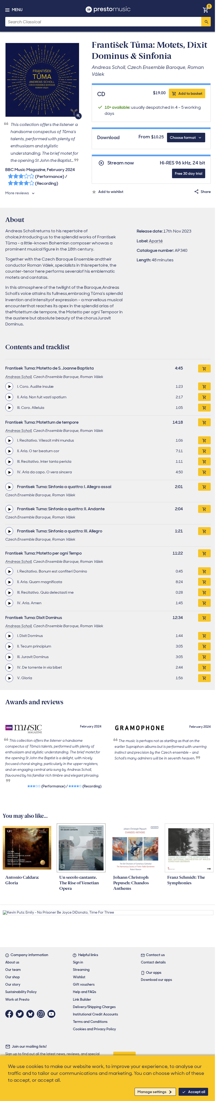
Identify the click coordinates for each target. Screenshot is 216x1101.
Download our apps (156, 979)
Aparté (156, 241)
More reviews (17, 193)
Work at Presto (17, 999)
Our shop (12, 977)
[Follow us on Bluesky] (31, 1014)
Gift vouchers (84, 984)
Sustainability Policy (21, 992)
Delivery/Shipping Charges (94, 1007)
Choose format (183, 137)
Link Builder (82, 999)
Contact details (153, 962)
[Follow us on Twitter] (21, 1014)
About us (12, 962)
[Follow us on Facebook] (10, 1014)
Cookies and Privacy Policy (94, 1029)
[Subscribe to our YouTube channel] (52, 1014)
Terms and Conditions (90, 1021)
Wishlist (79, 977)
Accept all (196, 1091)
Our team (13, 969)
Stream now (120, 163)
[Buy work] (204, 368)
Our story (12, 984)
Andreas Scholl (18, 376)
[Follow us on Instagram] (42, 1014)
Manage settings (152, 1091)
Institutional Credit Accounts (95, 1014)
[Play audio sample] (9, 386)
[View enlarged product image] (42, 80)
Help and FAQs (84, 992)
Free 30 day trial (188, 173)
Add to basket (190, 93)
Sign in (78, 962)
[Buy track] (204, 386)
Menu (17, 9)
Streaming (81, 969)
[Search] (206, 21)
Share (206, 191)
